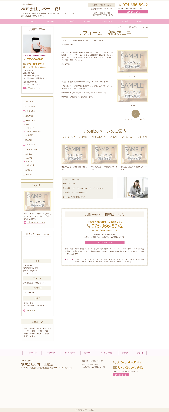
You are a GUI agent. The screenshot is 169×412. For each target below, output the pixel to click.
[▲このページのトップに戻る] (135, 114)
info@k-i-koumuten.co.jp (133, 8)
